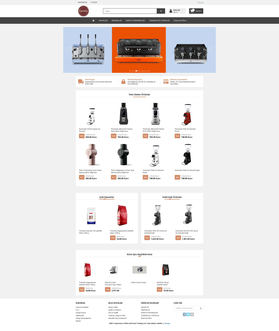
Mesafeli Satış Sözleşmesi (117, 318)
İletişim (78, 321)
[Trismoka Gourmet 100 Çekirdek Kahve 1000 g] (88, 239)
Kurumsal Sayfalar (82, 307)
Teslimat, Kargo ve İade (116, 315)
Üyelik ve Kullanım (114, 310)
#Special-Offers (180, 20)
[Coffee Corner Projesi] (136, 290)
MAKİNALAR (117, 20)
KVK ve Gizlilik (113, 313)
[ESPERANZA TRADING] (82, 11)
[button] (136, 70)
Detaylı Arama (81, 313)
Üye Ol (175, 12)
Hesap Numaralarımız (83, 318)
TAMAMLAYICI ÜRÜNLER (159, 20)
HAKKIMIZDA (82, 2)
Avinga (167, 323)
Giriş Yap (176, 10)
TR (198, 3)
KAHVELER (103, 20)
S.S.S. (77, 310)
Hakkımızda (80, 315)
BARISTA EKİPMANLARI (135, 20)
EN (202, 3)
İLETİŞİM (93, 2)
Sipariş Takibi (113, 307)
